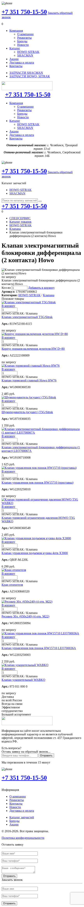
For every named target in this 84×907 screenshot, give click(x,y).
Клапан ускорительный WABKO (23, 679)
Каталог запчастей (21, 817)
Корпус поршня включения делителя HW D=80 (33, 348)
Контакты (15, 66)
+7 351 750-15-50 (24, 11)
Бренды (22, 41)
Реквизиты (24, 37)
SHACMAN (25, 55)
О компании (25, 34)
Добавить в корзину (41, 287)
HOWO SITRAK (28, 52)
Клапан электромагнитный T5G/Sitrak (27, 317)
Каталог (14, 48)
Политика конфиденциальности (23, 837)
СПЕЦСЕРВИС (20, 218)
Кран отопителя (12, 584)
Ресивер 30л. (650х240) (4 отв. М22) (25, 616)
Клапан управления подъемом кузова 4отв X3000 (35, 553)
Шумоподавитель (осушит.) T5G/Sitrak (27, 412)
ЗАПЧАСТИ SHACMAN (26, 72)
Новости (23, 44)
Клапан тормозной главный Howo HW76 (29, 380)
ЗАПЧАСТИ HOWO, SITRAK (29, 76)
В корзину (8, 305)
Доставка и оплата (21, 62)
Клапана (15, 228)
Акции (14, 59)
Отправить (46, 755)
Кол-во (6, 287)
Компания (16, 30)
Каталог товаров (20, 221)
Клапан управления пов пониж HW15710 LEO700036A (39, 648)
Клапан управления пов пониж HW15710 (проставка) (37, 482)
